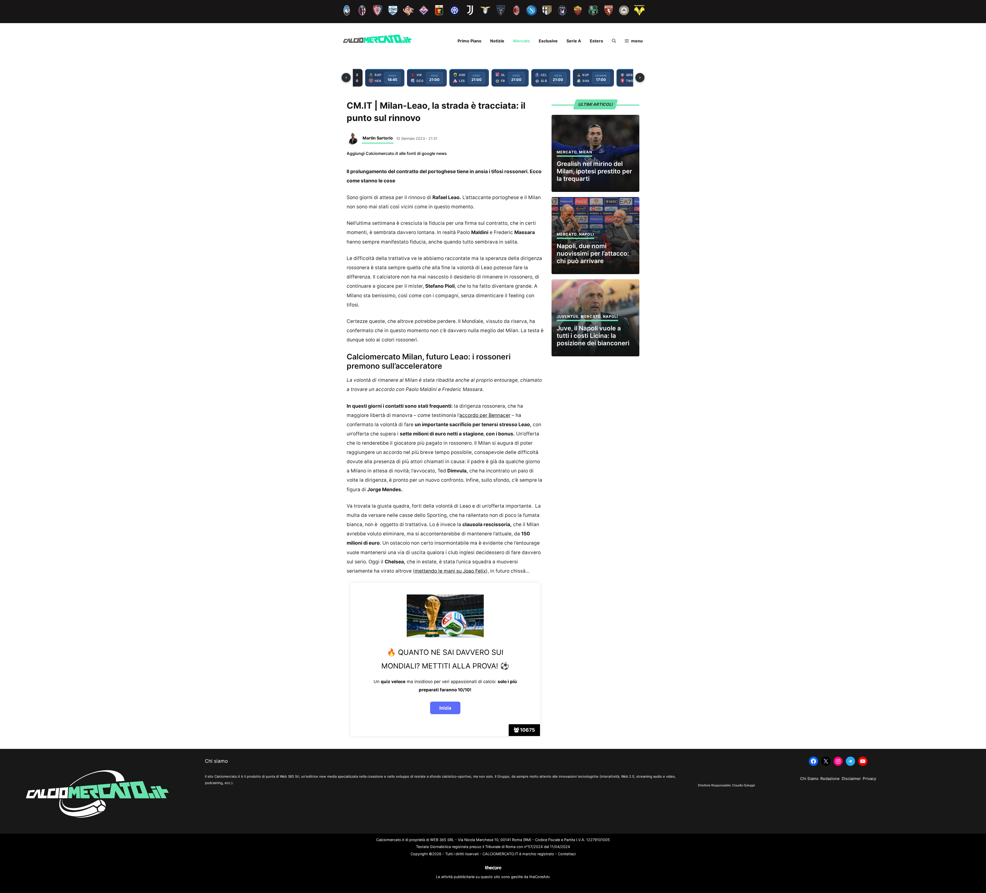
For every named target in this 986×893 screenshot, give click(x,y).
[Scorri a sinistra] (346, 77)
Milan (585, 152)
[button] (614, 41)
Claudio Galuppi (743, 785)
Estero (596, 40)
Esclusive (548, 40)
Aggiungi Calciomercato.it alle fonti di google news (397, 153)
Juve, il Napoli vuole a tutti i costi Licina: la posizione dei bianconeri (593, 335)
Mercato (521, 40)
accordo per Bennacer (484, 415)
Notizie (497, 40)
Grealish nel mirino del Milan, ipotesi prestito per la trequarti (594, 171)
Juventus (567, 316)
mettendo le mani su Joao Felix (450, 571)
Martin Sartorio (378, 138)
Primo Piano (469, 40)
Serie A (573, 40)
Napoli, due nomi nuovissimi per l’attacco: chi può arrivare (593, 253)
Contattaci (567, 854)
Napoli (586, 234)
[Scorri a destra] (639, 77)
